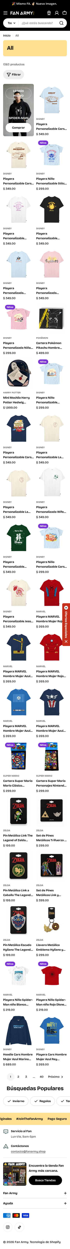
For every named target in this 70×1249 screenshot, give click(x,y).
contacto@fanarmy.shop (28, 1151)
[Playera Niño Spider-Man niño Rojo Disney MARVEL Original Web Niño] (51, 975)
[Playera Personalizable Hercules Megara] (18, 208)
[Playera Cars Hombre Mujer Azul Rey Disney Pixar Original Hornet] (51, 1029)
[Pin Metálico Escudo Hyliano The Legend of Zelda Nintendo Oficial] (18, 920)
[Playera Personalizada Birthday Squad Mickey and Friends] (18, 263)
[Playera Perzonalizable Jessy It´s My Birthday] (18, 591)
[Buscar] (61, 23)
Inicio (6, 35)
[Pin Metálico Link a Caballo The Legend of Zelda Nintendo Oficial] (18, 865)
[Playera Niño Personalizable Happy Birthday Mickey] (51, 372)
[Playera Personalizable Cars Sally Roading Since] (51, 99)
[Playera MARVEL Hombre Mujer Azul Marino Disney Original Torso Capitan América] (51, 701)
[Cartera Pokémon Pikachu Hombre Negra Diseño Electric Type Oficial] (51, 318)
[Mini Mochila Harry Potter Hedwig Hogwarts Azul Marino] (18, 372)
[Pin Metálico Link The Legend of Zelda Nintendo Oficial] (18, 810)
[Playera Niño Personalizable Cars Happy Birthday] (51, 537)
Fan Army (21, 1242)
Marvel (41, 611)
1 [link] (10, 1076)
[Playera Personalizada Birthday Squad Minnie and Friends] (51, 263)
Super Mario (11, 775)
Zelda (6, 830)
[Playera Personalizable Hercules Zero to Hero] (51, 208)
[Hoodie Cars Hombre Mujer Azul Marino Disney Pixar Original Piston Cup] (18, 1029)
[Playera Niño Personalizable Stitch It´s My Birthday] (51, 154)
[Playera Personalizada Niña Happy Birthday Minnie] (18, 318)
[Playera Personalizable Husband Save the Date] (18, 537)
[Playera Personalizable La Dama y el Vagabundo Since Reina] (18, 482)
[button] (66, 624)
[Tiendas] (49, 13)
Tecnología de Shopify (45, 1242)
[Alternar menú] (5, 13)
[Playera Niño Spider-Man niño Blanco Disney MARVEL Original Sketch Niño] (18, 975)
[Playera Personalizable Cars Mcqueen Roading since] (18, 154)
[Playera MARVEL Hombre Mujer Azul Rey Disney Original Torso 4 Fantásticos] (18, 701)
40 (42, 1076)
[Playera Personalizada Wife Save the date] (51, 482)
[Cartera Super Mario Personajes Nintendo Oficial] (51, 756)
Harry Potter (12, 392)
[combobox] (35, 23)
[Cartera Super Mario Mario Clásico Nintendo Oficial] (18, 756)
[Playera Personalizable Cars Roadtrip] (18, 427)
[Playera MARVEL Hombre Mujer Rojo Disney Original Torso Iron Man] (51, 646)
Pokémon (42, 338)
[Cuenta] (56, 13)
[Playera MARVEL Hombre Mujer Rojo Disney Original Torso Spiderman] (51, 591)
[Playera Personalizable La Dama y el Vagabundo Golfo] (51, 427)
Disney (40, 119)
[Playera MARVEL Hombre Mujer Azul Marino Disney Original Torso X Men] (18, 646)
